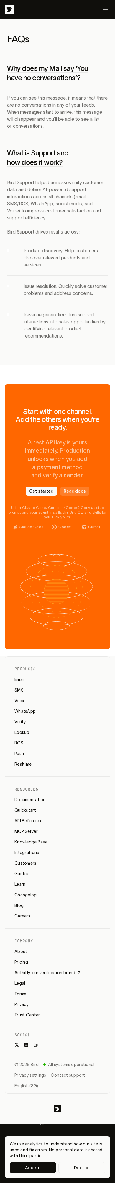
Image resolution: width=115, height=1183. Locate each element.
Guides (21, 873)
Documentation (30, 799)
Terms (20, 993)
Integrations (26, 852)
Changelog (25, 894)
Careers (22, 916)
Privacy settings (30, 1075)
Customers (25, 863)
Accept (33, 1167)
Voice (19, 700)
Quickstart (25, 810)
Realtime (23, 764)
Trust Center (27, 1015)
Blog (19, 905)
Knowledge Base (30, 842)
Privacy (21, 1004)
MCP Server (26, 831)
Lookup (21, 732)
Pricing (21, 962)
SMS (19, 690)
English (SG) (26, 1085)
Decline (82, 1167)
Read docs (75, 491)
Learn (19, 884)
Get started (41, 491)
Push (19, 753)
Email (19, 679)
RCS (18, 743)
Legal (19, 983)
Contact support (68, 1075)
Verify (20, 721)
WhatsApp (25, 711)
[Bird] (9, 9)
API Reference (28, 820)
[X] (16, 1045)
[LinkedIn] (26, 1045)
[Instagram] (35, 1045)
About (20, 951)
